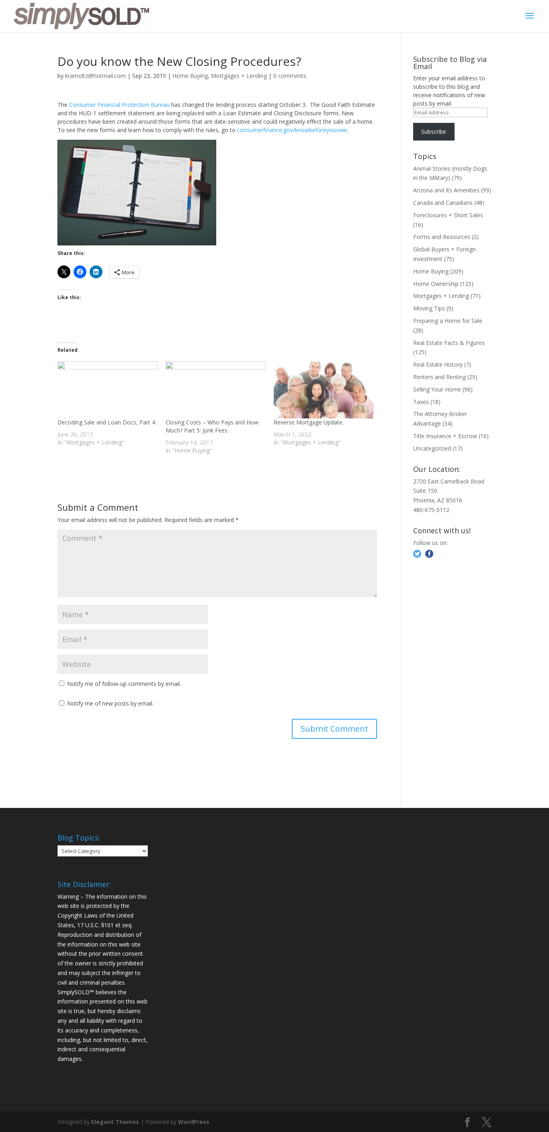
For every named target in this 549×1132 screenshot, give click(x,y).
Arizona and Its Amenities (446, 190)
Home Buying (190, 76)
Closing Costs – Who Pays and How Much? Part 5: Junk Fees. (212, 426)
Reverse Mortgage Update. (309, 422)
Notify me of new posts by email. (110, 703)
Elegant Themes (115, 1122)
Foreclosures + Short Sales (448, 215)
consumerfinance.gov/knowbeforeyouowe (292, 130)
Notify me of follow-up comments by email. (124, 683)
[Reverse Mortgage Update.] (324, 389)
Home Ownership (436, 284)
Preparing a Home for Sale (447, 320)
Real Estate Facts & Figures (449, 343)
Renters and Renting (439, 377)
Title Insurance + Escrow (445, 436)
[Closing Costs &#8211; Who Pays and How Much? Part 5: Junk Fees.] (216, 389)
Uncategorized (432, 448)
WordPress (193, 1122)
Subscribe (433, 131)
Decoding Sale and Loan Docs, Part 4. (106, 422)
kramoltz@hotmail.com (95, 76)
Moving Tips (429, 308)
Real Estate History (438, 364)
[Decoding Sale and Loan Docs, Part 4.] (107, 389)
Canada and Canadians (443, 202)
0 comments (289, 76)
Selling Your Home (437, 389)
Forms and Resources (441, 237)
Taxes (421, 402)
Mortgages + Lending (239, 76)
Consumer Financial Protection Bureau (119, 104)
